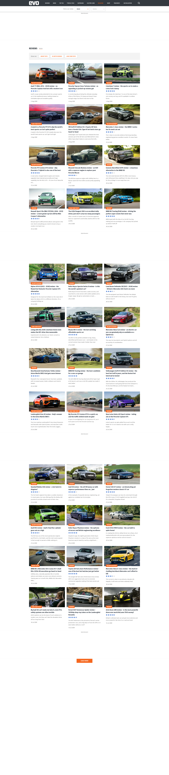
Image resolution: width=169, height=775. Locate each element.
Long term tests (71, 56)
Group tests (44, 56)
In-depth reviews (57, 56)
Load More (84, 661)
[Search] (139, 3)
